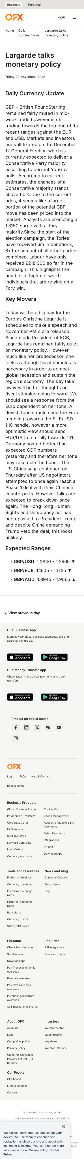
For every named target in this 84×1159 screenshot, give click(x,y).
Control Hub (51, 809)
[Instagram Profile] (16, 738)
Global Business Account (22, 809)
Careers (12, 1092)
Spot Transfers (16, 836)
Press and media (55, 954)
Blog (47, 891)
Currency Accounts (19, 856)
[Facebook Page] (16, 727)
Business (13, 4)
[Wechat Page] (48, 727)
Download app (16, 961)
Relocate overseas (19, 978)
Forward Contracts (19, 842)
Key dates (51, 1041)
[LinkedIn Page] (26, 727)
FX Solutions (15, 829)
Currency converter (19, 884)
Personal (34, 4)
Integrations (51, 840)
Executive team (17, 1085)
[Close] (64, 1127)
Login (60, 17)
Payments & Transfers (21, 816)
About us (12, 1028)
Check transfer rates (20, 947)
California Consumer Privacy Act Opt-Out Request (20, 1058)
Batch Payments (54, 833)
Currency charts (17, 919)
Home (9, 30)
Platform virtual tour (20, 877)
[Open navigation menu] (75, 17)
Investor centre (54, 1028)
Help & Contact (40, 776)
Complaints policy (18, 1041)
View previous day (23, 613)
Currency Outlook (56, 877)
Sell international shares (22, 1006)
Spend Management (56, 816)
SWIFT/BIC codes (18, 926)
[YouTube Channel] (59, 727)
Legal (10, 1034)
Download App (53, 853)
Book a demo (15, 785)
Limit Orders (15, 849)
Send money (15, 954)
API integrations (55, 947)
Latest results (53, 1034)
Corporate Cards (17, 822)
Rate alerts (14, 912)
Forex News (52, 884)
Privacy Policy (16, 1048)
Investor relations (56, 1048)
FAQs (22, 776)
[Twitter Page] (37, 727)
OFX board (14, 1079)
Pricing (48, 846)
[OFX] (14, 17)
